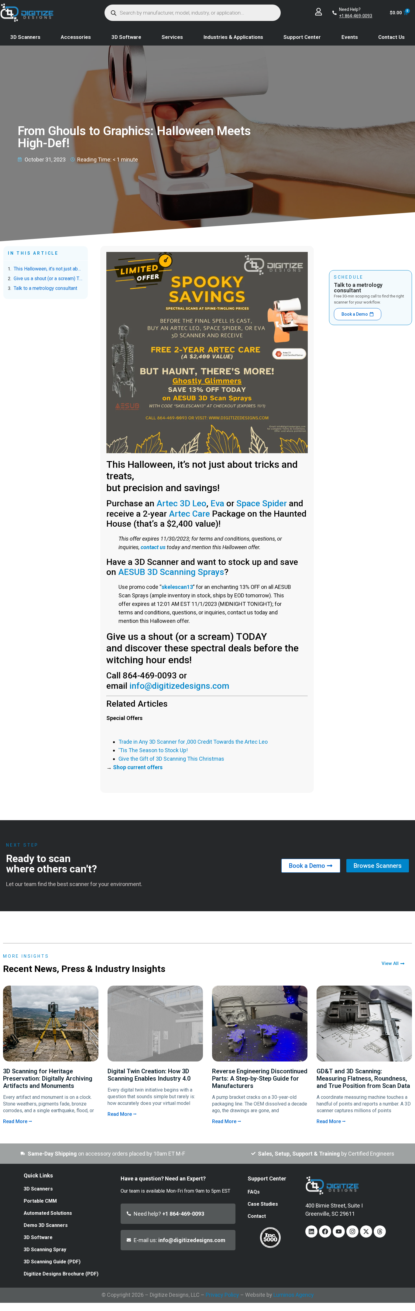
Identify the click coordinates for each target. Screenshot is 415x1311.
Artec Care (189, 514)
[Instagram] (352, 1231)
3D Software (126, 37)
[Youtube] (339, 1231)
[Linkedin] (311, 1231)
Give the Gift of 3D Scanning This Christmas (171, 759)
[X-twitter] (366, 1231)
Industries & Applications (233, 37)
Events (349, 37)
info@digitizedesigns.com (179, 686)
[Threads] (380, 1231)
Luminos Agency (293, 1295)
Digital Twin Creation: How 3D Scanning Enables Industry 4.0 (149, 1075)
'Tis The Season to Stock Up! (153, 750)
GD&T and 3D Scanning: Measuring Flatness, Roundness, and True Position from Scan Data (363, 1078)
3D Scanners (25, 37)
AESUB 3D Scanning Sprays (171, 572)
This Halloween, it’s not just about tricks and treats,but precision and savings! (48, 269)
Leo (199, 503)
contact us (153, 547)
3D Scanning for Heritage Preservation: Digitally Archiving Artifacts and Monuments (47, 1078)
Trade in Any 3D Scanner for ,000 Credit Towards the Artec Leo (193, 742)
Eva (217, 503)
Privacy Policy (222, 1295)
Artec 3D (173, 503)
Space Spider (261, 503)
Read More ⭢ (17, 1121)
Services (172, 37)
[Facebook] (325, 1231)
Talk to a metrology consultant (45, 288)
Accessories (76, 37)
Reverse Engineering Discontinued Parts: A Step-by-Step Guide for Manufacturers (259, 1078)
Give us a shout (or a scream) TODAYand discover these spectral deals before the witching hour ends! (48, 278)
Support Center (302, 37)
